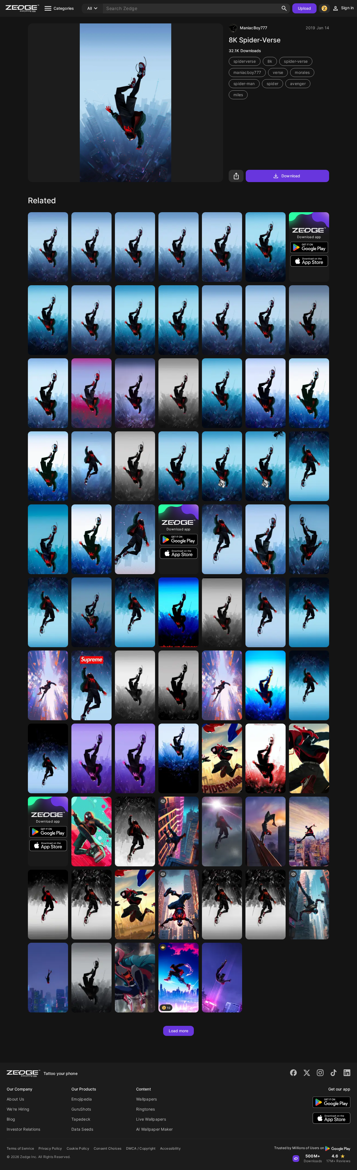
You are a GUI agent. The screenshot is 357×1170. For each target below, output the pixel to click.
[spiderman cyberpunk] (309, 904)
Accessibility (170, 1148)
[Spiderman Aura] (222, 685)
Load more (179, 1030)
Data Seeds (82, 1129)
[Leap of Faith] (222, 539)
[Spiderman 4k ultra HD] (48, 612)
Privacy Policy (50, 1148)
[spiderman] (309, 758)
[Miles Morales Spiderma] (309, 612)
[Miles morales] (265, 247)
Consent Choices (108, 1148)
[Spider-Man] (48, 393)
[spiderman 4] (265, 393)
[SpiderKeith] (265, 466)
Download (290, 175)
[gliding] (178, 831)
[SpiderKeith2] (222, 466)
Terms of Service (20, 1148)
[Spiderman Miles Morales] (48, 904)
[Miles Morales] (178, 247)
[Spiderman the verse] (48, 247)
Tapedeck (80, 1119)
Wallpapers (146, 1099)
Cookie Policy (78, 1148)
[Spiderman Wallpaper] (222, 904)
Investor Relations (23, 1129)
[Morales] (135, 612)
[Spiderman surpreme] (91, 685)
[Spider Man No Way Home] (309, 320)
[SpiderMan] (135, 685)
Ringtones (145, 1109)
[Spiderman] (91, 247)
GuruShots (81, 1109)
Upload (304, 8)
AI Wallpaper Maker (154, 1129)
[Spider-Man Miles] (178, 466)
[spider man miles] (91, 904)
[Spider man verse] (178, 320)
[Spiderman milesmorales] (265, 685)
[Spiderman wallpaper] (135, 320)
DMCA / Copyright (141, 1148)
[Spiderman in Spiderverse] (48, 685)
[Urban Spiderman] (135, 758)
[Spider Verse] (135, 393)
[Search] (284, 8)
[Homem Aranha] (135, 247)
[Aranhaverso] (135, 977)
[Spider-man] (309, 466)
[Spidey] (135, 831)
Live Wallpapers (151, 1119)
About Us (15, 1099)
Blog (11, 1119)
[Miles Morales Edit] (265, 758)
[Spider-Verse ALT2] (48, 977)
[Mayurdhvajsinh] (222, 247)
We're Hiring (18, 1109)
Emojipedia (81, 1099)
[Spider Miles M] (91, 466)
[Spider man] (48, 539)
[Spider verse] (222, 612)
